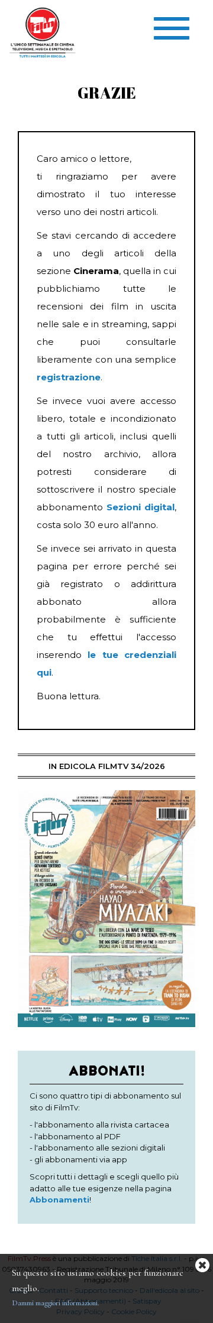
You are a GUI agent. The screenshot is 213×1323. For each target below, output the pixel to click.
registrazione (69, 377)
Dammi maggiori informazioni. (55, 1303)
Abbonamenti (59, 1199)
